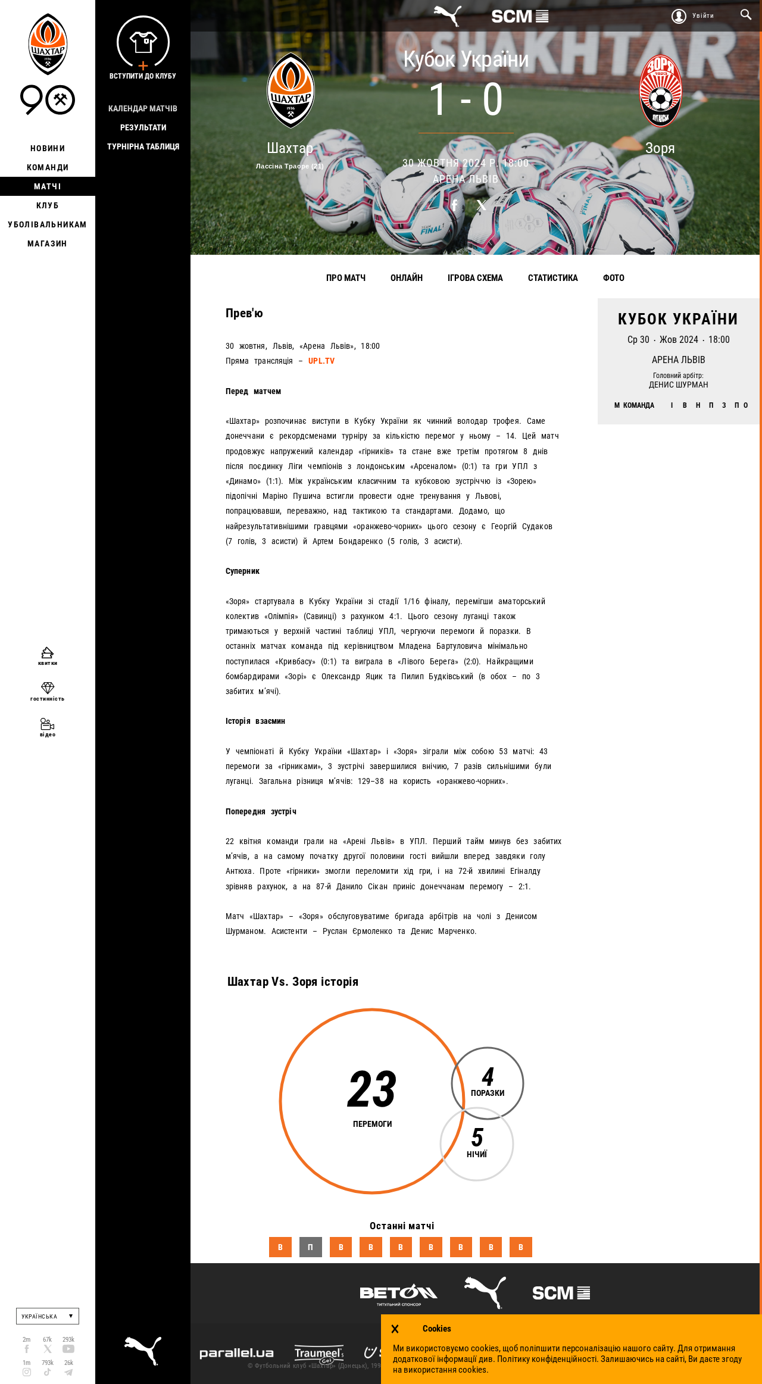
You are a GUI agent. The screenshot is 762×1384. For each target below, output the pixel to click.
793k (48, 1363)
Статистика (553, 278)
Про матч (346, 278)
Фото (613, 278)
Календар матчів (142, 108)
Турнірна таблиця (143, 146)
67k (47, 1340)
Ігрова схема (475, 278)
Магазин (47, 243)
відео (48, 734)
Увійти (703, 16)
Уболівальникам (48, 224)
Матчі (47, 186)
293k (68, 1340)
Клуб (48, 205)
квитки (48, 663)
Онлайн (407, 278)
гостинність (47, 698)
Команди (48, 167)
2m (26, 1340)
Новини (47, 148)
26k (68, 1363)
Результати (143, 127)
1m (26, 1363)
